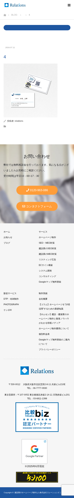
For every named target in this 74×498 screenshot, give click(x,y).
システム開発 (45, 270)
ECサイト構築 (46, 265)
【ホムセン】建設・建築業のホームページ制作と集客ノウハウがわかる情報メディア (54, 318)
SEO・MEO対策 (47, 243)
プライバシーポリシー (49, 349)
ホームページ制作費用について (54, 328)
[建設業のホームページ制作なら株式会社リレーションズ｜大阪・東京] (15, 5)
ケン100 (8, 310)
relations (19, 121)
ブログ (7, 243)
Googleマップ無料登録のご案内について (54, 341)
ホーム (7, 232)
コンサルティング (47, 276)
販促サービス (10, 293)
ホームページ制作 (47, 237)
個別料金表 (44, 334)
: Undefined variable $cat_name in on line (37, 27)
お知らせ (8, 237)
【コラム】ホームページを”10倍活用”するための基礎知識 (54, 306)
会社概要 (43, 299)
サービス (43, 232)
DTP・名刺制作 (11, 299)
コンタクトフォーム (39, 206)
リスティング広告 (47, 259)
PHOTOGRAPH (11, 304)
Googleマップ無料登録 (50, 282)
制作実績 (43, 293)
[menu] (69, 5)
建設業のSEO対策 (47, 248)
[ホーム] (5, 14)
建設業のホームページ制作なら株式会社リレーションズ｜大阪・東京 (42, 493)
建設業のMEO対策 (48, 254)
